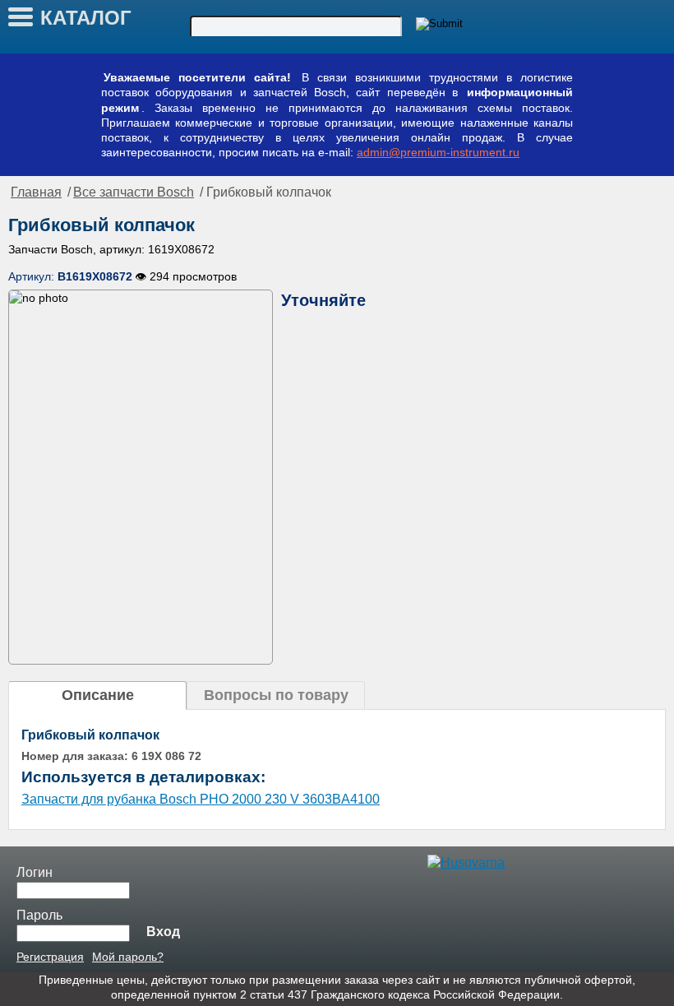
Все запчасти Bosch (133, 192)
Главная (36, 192)
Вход (163, 932)
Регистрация (50, 956)
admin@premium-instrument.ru (438, 152)
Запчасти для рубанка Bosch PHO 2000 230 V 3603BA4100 (200, 799)
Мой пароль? (128, 956)
